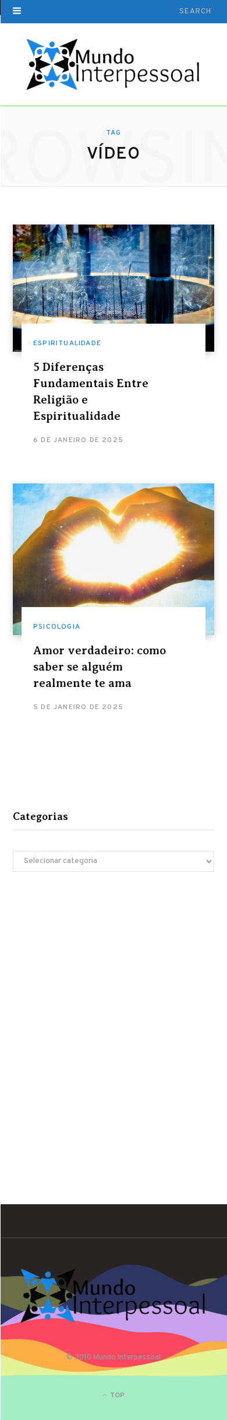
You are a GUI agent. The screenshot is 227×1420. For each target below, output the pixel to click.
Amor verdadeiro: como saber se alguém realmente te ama (99, 667)
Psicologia (56, 627)
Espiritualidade (67, 343)
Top (116, 1395)
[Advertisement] (113, 1014)
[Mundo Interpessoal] (113, 64)
